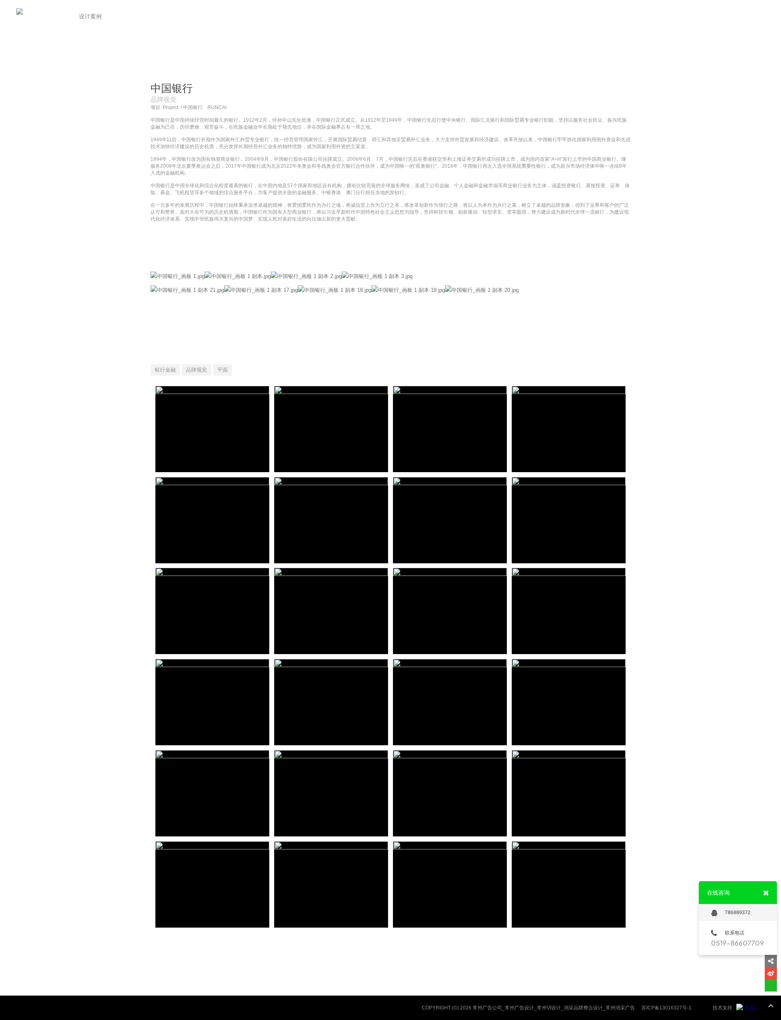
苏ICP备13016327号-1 (666, 1008)
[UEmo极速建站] (746, 1008)
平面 (222, 370)
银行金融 (165, 370)
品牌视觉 (196, 370)
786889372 (737, 912)
